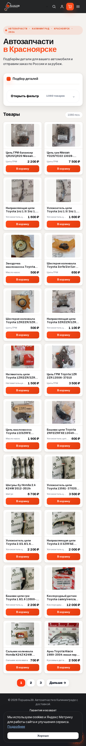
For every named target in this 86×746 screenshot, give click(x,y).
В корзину (22, 168)
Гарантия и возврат (43, 710)
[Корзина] (70, 6)
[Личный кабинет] (62, 6)
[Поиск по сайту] (54, 6)
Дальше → (57, 682)
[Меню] (78, 6)
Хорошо (43, 735)
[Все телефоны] (47, 6)
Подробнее (16, 726)
